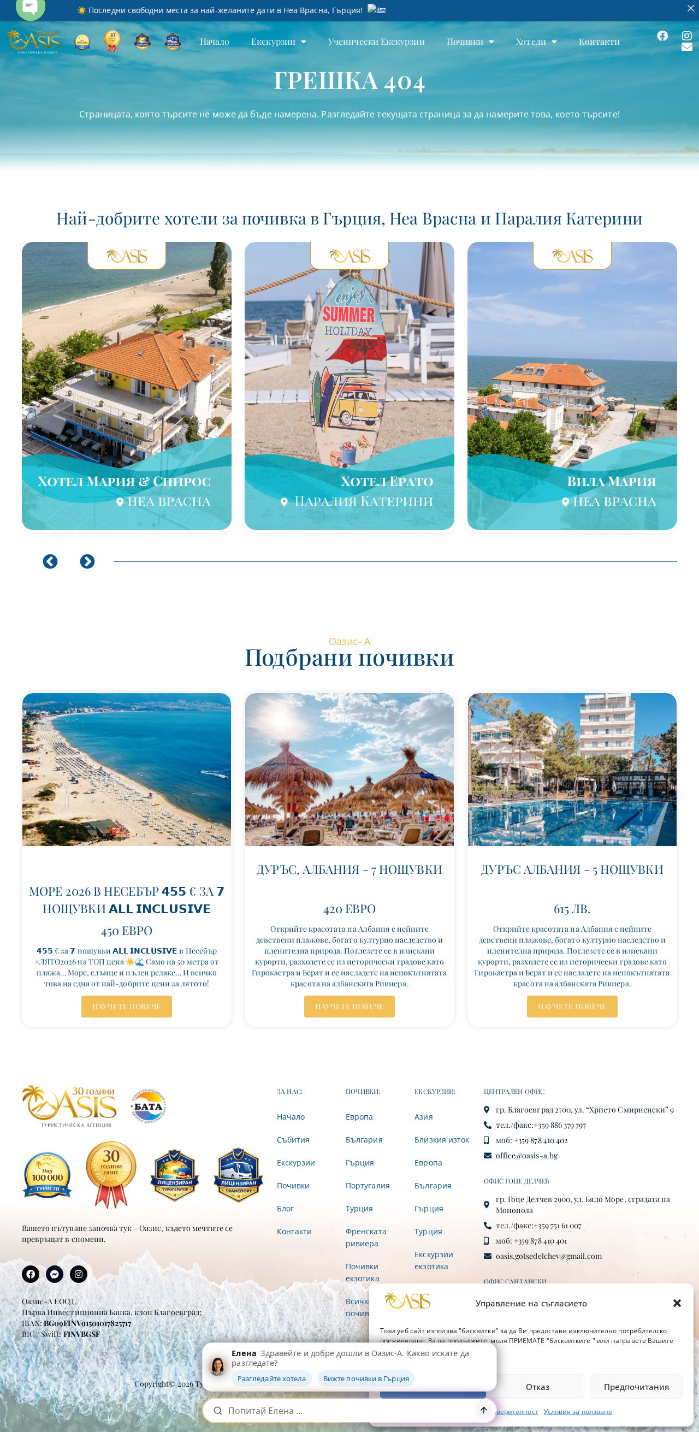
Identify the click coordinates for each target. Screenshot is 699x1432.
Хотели (531, 41)
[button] (677, 1303)
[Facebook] (662, 36)
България (364, 1139)
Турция (359, 1208)
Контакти (599, 41)
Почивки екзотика (362, 1272)
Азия (423, 1116)
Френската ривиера (366, 1237)
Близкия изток (441, 1139)
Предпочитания (636, 1386)
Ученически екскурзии (376, 41)
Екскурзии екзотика (433, 1260)
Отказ (538, 1386)
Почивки (465, 41)
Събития (293, 1139)
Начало (214, 41)
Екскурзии (273, 41)
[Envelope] (687, 47)
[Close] (691, 8)
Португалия (367, 1185)
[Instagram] (687, 36)
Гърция (360, 1162)
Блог (285, 1208)
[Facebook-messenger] (54, 1274)
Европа (359, 1116)
